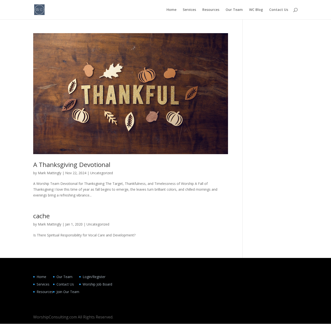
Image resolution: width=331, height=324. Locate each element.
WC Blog (256, 10)
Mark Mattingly (49, 173)
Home (171, 10)
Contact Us (278, 10)
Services (189, 10)
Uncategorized (101, 173)
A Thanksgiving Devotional (71, 164)
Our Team (234, 10)
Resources (210, 10)
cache (41, 215)
